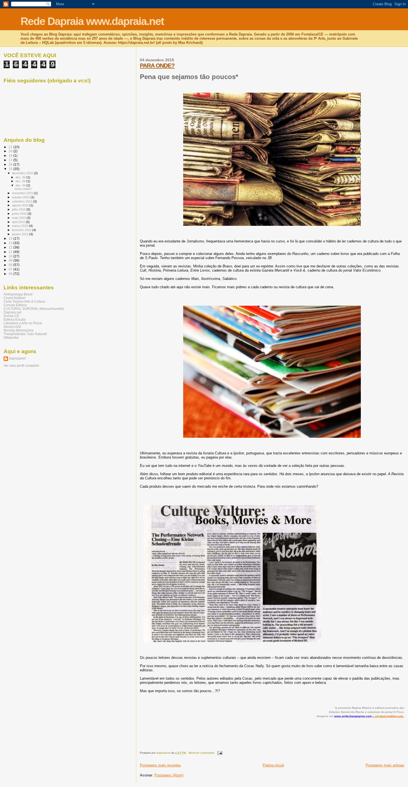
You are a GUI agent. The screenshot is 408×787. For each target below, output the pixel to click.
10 (11, 256)
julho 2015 (19, 209)
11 (11, 252)
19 (11, 155)
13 (11, 243)
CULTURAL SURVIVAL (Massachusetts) (34, 308)
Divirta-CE (11, 316)
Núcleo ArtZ (12, 326)
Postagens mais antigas (385, 765)
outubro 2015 (21, 197)
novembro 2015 (23, 193)
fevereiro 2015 (22, 230)
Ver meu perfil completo (21, 366)
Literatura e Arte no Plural (23, 323)
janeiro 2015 (20, 234)
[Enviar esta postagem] (219, 752)
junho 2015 (19, 213)
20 (11, 151)
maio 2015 (19, 217)
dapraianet (17, 358)
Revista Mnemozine (19, 330)
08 (11, 265)
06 (11, 273)
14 (11, 238)
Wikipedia (11, 337)
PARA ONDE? (157, 65)
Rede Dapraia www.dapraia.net (92, 21)
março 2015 (20, 225)
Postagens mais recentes (160, 765)
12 (11, 247)
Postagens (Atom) (168, 775)
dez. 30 (21, 177)
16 (11, 164)
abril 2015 (19, 222)
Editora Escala (15, 319)
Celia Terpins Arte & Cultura (24, 301)
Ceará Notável (15, 298)
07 (11, 269)
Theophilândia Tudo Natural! (25, 334)
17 (11, 160)
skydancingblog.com (389, 716)
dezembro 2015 (23, 173)
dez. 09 (21, 181)
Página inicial (273, 765)
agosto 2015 (20, 205)
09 (11, 260)
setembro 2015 (22, 201)
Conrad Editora (15, 305)
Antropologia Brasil (18, 294)
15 (11, 169)
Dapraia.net (12, 312)
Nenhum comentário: (202, 752)
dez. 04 (21, 185)
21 (11, 147)
